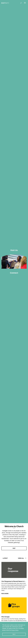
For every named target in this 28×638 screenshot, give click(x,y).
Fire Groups (5, 617)
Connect (14, 273)
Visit (14, 548)
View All (21, 558)
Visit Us (14, 250)
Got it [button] (14, 634)
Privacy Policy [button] (15, 630)
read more (5, 593)
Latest (5, 558)
